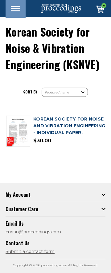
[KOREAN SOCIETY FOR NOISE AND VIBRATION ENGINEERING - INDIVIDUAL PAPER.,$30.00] (18, 132)
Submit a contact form (30, 251)
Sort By (30, 91)
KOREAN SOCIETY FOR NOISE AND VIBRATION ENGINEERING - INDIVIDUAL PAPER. (69, 125)
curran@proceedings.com (33, 232)
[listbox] (65, 92)
